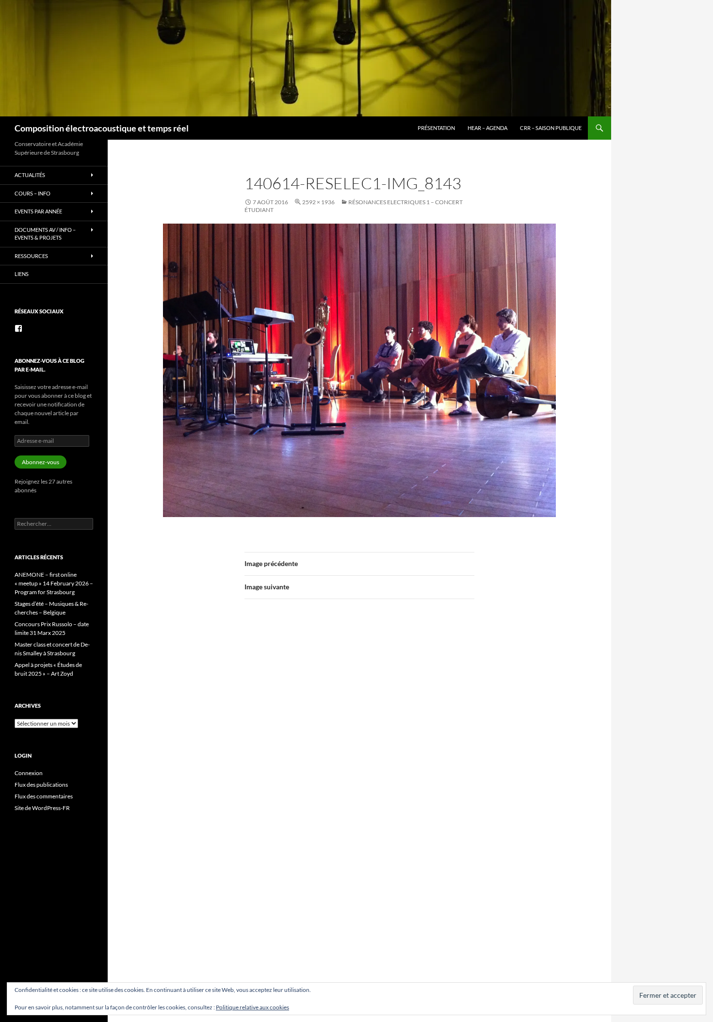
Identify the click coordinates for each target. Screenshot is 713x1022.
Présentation (436, 128)
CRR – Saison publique (551, 128)
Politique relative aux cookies (252, 1007)
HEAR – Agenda (487, 128)
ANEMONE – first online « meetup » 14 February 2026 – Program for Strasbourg (54, 583)
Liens (22, 274)
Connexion (29, 773)
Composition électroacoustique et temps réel (102, 128)
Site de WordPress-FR (42, 807)
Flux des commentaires (44, 796)
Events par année (38, 211)
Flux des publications (41, 784)
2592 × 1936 (318, 202)
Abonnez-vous (40, 462)
